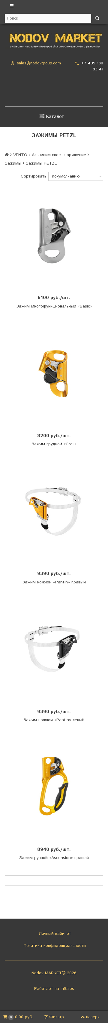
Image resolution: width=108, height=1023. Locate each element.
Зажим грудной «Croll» (54, 444)
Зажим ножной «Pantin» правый (54, 582)
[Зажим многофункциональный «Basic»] (54, 235)
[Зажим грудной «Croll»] (54, 373)
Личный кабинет (54, 934)
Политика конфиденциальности (54, 946)
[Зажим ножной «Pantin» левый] (54, 649)
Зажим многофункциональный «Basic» (54, 306)
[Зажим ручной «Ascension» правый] (54, 786)
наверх (93, 1017)
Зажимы (13, 163)
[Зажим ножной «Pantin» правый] (54, 511)
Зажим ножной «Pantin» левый (54, 720)
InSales (67, 989)
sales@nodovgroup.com (39, 63)
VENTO (20, 155)
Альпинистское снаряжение (59, 155)
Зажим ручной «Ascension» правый (54, 858)
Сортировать (33, 176)
